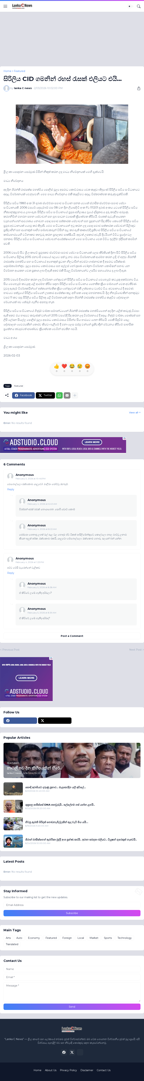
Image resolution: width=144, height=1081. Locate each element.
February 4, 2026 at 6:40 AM (42, 504)
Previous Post (10, 649)
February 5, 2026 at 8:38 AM (42, 587)
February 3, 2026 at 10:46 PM (30, 478)
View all (133, 412)
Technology (124, 938)
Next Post (135, 649)
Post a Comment (72, 636)
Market (94, 938)
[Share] (137, 88)
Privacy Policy (68, 1070)
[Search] (138, 6)
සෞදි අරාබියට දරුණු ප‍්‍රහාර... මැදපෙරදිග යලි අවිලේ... (55, 787)
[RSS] (80, 1052)
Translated (12, 944)
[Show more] (74, 395)
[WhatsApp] (59, 395)
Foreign (67, 938)
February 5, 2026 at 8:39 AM (42, 612)
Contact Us (103, 1070)
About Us (50, 1070)
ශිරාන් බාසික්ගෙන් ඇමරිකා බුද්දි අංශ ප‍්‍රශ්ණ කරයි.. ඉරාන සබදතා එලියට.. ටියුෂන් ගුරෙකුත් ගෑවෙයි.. (81, 839)
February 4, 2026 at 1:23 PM (30, 562)
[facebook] (20, 720)
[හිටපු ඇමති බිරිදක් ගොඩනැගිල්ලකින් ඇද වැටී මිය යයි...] (13, 823)
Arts (8, 938)
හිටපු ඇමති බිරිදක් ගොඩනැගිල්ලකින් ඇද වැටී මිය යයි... (56, 822)
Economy (34, 938)
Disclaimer (86, 1070)
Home (7, 71)
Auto (19, 938)
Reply (10, 489)
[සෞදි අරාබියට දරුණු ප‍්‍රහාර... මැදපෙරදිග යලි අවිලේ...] (13, 788)
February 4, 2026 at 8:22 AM (42, 529)
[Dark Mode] (130, 6)
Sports (108, 938)
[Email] (67, 395)
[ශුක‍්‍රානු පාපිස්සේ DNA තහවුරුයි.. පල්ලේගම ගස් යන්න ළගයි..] (13, 806)
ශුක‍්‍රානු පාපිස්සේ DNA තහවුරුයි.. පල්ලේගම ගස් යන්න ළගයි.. (60, 804)
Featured (19, 71)
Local (80, 938)
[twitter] (55, 720)
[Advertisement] (72, 41)
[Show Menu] (5, 6)
